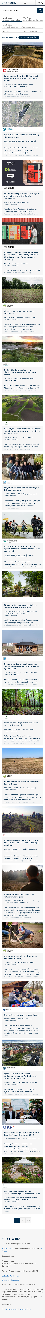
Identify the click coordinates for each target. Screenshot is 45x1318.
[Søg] (40, 10)
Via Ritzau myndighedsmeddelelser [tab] (12, 26)
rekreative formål (28, 37)
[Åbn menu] (25, 2)
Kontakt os (6, 1248)
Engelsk (11, 1309)
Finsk (29, 1309)
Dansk (4, 1309)
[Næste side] (22, 1220)
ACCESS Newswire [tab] (30, 31)
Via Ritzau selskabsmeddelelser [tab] (33, 19)
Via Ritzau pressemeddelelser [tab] (12, 19)
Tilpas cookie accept (10, 1280)
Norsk (17, 1309)
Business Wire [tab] (8, 31)
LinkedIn (5, 1276)
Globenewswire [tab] (29, 27)
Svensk (23, 1309)
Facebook (14, 1276)
